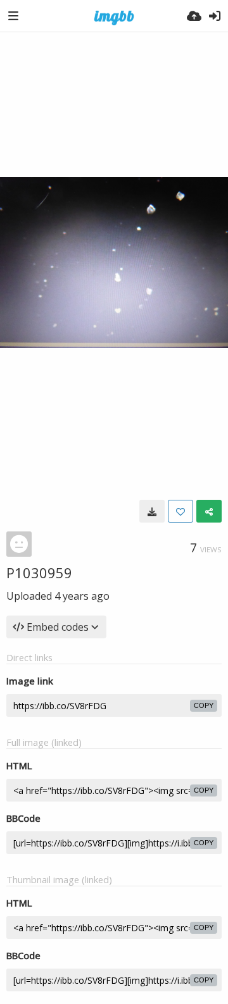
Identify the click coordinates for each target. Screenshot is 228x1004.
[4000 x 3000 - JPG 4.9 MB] (152, 511)
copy (203, 705)
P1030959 (39, 572)
